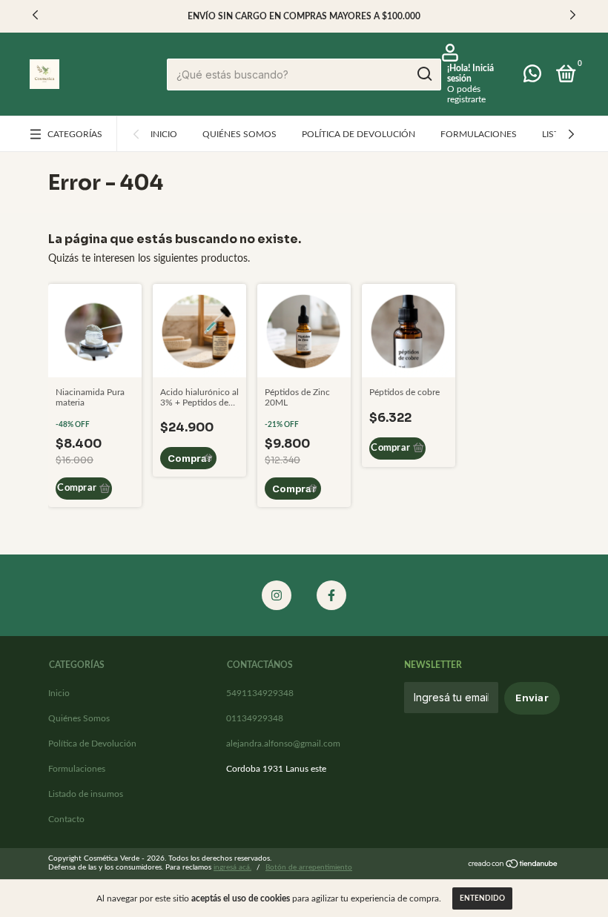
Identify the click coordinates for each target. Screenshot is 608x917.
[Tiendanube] (513, 865)
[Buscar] (424, 74)
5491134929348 (260, 693)
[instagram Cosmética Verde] (276, 595)
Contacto (66, 819)
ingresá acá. (232, 867)
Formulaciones (478, 134)
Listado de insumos (85, 793)
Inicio (164, 134)
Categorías (74, 134)
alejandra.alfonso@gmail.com (283, 743)
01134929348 (254, 718)
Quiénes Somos (239, 134)
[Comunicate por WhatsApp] (532, 77)
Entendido (482, 898)
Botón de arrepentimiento (308, 867)
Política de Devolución (358, 134)
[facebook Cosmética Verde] (331, 595)
